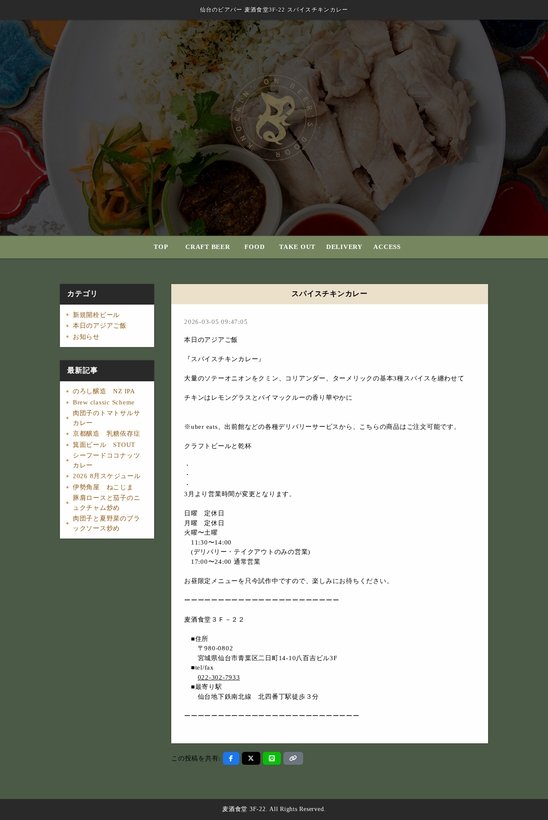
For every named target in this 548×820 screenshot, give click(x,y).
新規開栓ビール (96, 314)
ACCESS (387, 246)
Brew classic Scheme (104, 402)
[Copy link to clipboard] (293, 758)
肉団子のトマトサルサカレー (106, 418)
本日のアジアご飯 (100, 325)
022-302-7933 (219, 677)
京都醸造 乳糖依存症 (106, 433)
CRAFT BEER (207, 246)
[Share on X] (251, 758)
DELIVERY (344, 246)
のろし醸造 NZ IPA (104, 391)
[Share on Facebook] (231, 758)
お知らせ (86, 336)
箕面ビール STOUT (104, 444)
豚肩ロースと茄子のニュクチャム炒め (106, 502)
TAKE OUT (297, 246)
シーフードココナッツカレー (106, 460)
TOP (161, 246)
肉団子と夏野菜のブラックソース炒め (106, 523)
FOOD (254, 246)
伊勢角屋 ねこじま (103, 487)
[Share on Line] (272, 758)
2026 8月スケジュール (107, 476)
